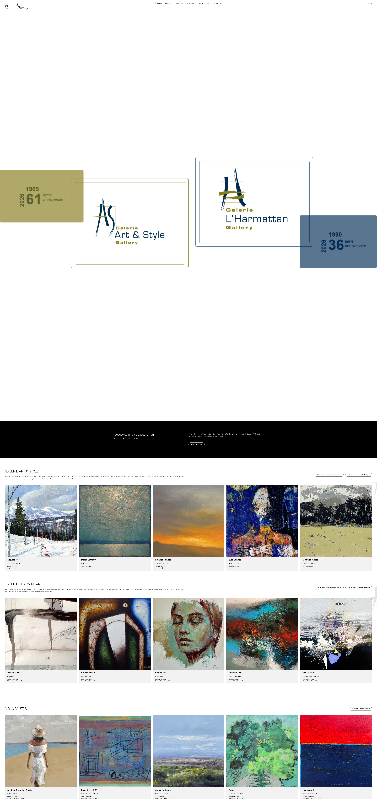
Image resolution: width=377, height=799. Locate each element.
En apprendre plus (197, 444)
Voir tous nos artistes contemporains (329, 475)
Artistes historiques (203, 3)
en (368, 3)
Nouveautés (169, 3)
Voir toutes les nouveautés (361, 709)
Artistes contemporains (185, 3)
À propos (158, 3)
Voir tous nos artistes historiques (359, 475)
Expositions (217, 3)
